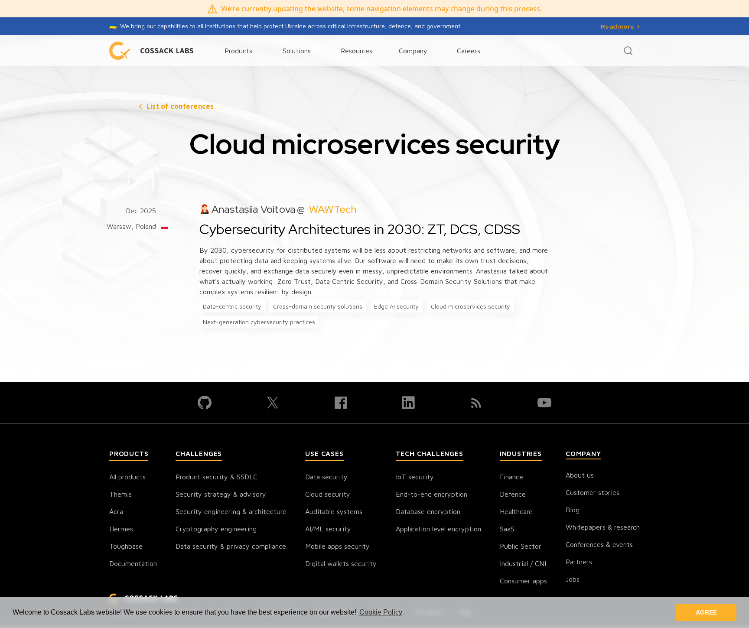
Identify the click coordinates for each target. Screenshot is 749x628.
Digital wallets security (341, 563)
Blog (573, 510)
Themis (120, 494)
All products (127, 477)
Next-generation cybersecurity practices (259, 321)
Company (413, 51)
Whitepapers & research (603, 527)
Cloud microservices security (470, 306)
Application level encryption (438, 529)
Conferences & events (599, 544)
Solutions (297, 51)
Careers (468, 51)
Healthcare (516, 511)
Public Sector (520, 546)
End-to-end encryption (431, 494)
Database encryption (428, 511)
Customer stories (592, 492)
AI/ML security (328, 529)
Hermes (121, 529)
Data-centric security (232, 306)
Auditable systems (333, 511)
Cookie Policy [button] (380, 612)
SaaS (507, 529)
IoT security (415, 477)
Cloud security (327, 494)
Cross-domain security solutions (317, 306)
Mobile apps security (337, 546)
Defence (513, 494)
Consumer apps (523, 581)
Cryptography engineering (216, 529)
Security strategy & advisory (221, 494)
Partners (579, 562)
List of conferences (180, 106)
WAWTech (333, 209)
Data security (326, 477)
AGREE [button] (706, 612)
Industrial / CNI (523, 563)
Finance (511, 477)
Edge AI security (396, 306)
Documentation (133, 563)
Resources (356, 51)
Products (238, 51)
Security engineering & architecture (231, 511)
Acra (116, 511)
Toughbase (126, 546)
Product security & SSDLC (216, 477)
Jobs (573, 579)
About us (580, 475)
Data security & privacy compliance (231, 546)
